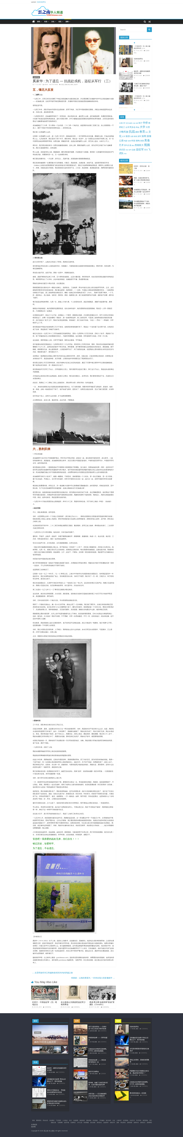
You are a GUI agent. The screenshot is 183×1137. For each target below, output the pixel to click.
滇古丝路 (92, 1122)
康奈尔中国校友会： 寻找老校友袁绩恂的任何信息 (56, 1091)
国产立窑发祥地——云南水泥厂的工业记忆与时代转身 (142, 98)
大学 (142, 127)
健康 (130, 123)
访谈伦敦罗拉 (138, 46)
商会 (137, 127)
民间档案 (86, 1122)
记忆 (59, 21)
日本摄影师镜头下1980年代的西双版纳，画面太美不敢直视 (142, 203)
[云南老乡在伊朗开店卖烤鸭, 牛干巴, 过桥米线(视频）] (80, 1048)
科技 (133, 140)
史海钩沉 (37, 1032)
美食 (147, 140)
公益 (133, 123)
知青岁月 (112, 1122)
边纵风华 (105, 1122)
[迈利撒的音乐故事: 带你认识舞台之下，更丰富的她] (39, 1078)
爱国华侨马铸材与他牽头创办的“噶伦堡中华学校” (56, 1102)
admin (46, 84)
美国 (142, 140)
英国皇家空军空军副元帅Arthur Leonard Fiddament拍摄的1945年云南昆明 (50, 1039)
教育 (142, 131)
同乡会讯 (45, 1120)
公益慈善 (75, 1120)
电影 (126, 141)
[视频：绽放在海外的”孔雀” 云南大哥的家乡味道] (126, 177)
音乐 (146, 149)
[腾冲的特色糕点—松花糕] (122, 1092)
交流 (127, 123)
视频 (147, 145)
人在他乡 (65, 1120)
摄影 (137, 132)
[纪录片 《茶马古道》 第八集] (126, 165)
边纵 (133, 149)
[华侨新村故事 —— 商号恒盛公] (80, 1036)
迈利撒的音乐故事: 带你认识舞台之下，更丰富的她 (56, 1080)
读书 (129, 150)
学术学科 (138, 1120)
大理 (148, 127)
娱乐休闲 (108, 1120)
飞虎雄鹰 (59, 1122)
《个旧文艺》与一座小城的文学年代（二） (142, 85)
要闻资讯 (38, 1120)
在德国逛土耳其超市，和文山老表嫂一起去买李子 (142, 191)
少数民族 (123, 131)
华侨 (145, 122)
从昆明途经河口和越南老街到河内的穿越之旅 (52, 972)
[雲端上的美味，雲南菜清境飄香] (122, 1059)
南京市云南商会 (93, 1071)
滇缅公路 (67, 84)
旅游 (128, 136)
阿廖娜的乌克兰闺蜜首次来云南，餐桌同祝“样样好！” (139, 1072)
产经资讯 (58, 1120)
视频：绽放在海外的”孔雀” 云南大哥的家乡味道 (142, 179)
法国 (131, 136)
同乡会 (133, 127)
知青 (129, 141)
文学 (123, 136)
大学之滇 (79, 1122)
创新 (137, 123)
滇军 (139, 136)
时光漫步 (95, 1120)
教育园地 (145, 1120)
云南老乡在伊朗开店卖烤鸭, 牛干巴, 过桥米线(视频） (97, 1050)
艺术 (121, 145)
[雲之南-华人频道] (33, 21)
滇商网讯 (149, 1122)
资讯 (38, 21)
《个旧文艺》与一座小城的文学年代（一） (51, 2)
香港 (125, 153)
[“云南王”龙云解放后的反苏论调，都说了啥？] (126, 71)
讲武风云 (99, 1122)
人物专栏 (119, 1120)
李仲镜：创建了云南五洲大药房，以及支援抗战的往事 (98, 1084)
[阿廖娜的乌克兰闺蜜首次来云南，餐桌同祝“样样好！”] (122, 1070)
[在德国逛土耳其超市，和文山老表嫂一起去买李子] (126, 189)
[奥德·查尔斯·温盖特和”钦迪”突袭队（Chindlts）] (102, 987)
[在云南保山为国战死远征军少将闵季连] (73, 987)
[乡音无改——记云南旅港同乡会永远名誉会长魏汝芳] (80, 1093)
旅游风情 (82, 1120)
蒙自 (133, 145)
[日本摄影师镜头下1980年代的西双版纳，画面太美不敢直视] (126, 200)
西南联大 (139, 145)
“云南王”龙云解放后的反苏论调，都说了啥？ (142, 72)
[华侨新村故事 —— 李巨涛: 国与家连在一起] (80, 1059)
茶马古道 (127, 145)
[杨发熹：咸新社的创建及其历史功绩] (126, 59)
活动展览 (51, 1120)
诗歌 (126, 150)
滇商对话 (136, 1122)
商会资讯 (123, 1122)
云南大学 (122, 123)
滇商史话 (142, 1122)
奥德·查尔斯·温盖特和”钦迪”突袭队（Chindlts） (101, 1003)
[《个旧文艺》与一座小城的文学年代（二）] (126, 84)
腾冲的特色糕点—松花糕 (138, 1093)
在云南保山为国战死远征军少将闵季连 (73, 1003)
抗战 (62, 84)
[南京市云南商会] (80, 1070)
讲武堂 (122, 149)
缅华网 (33, 1127)
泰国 (135, 136)
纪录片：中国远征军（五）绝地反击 (44, 1003)
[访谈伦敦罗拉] (126, 46)
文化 (52, 21)
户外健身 (101, 1120)
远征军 (76, 84)
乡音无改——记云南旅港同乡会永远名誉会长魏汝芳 (97, 1095)
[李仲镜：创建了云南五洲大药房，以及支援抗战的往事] (80, 1081)
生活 (45, 21)
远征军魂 (36, 77)
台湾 (127, 127)
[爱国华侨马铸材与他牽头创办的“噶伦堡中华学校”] (39, 1100)
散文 (147, 132)
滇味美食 (88, 1120)
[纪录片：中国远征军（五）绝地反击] (45, 987)
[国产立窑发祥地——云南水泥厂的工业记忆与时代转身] (126, 96)
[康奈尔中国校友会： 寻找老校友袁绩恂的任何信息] (39, 1089)
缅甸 (71, 84)
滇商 (67, 21)
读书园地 (125, 1120)
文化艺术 (132, 1120)
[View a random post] (149, 21)
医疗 (140, 123)
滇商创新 (129, 1122)
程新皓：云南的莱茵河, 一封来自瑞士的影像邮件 (93, 978)
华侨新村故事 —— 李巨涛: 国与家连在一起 (97, 1061)
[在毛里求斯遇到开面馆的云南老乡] (122, 1048)
